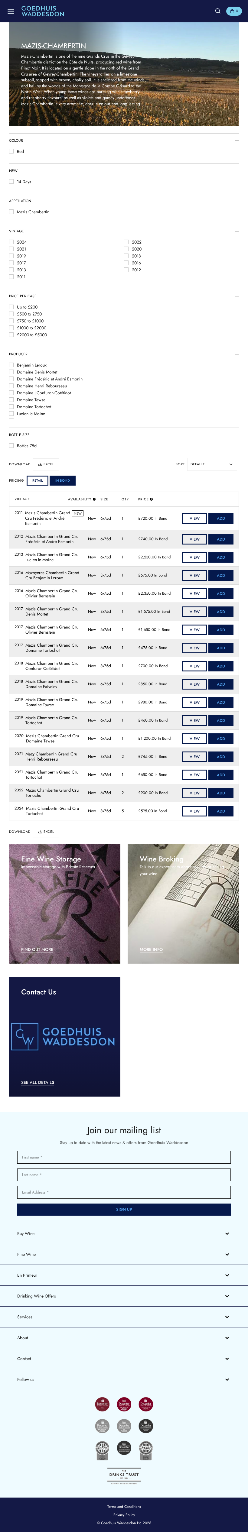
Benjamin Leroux (32, 365)
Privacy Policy (124, 1515)
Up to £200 (27, 307)
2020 (137, 249)
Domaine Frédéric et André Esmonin (50, 379)
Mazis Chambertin (33, 212)
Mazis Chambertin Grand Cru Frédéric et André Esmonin (47, 518)
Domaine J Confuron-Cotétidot (44, 393)
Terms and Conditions (124, 1506)
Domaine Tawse (31, 400)
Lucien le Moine (31, 414)
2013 (21, 270)
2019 (21, 256)
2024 (22, 242)
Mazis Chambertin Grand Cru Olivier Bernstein (51, 593)
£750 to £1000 (30, 321)
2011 (21, 277)
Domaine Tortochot (34, 407)
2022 (137, 242)
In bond (62, 480)
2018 (136, 256)
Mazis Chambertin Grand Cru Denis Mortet (51, 611)
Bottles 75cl (27, 446)
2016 (136, 263)
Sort (180, 464)
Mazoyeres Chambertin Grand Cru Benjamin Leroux (52, 575)
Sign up (124, 1209)
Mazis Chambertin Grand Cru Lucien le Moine (51, 557)
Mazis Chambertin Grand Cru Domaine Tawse (51, 702)
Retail (37, 480)
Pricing (16, 480)
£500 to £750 (29, 314)
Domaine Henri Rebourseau (42, 386)
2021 (21, 249)
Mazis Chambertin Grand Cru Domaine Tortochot (51, 648)
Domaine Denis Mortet (37, 372)
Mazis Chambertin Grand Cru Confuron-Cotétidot (51, 666)
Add (221, 518)
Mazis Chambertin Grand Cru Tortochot (51, 720)
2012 (136, 270)
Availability (79, 499)
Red (20, 151)
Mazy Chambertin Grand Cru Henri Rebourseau (51, 756)
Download (20, 464)
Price (143, 499)
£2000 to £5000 (32, 335)
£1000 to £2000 (31, 328)
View (195, 518)
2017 (21, 263)
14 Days (24, 182)
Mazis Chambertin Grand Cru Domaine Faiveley (51, 684)
